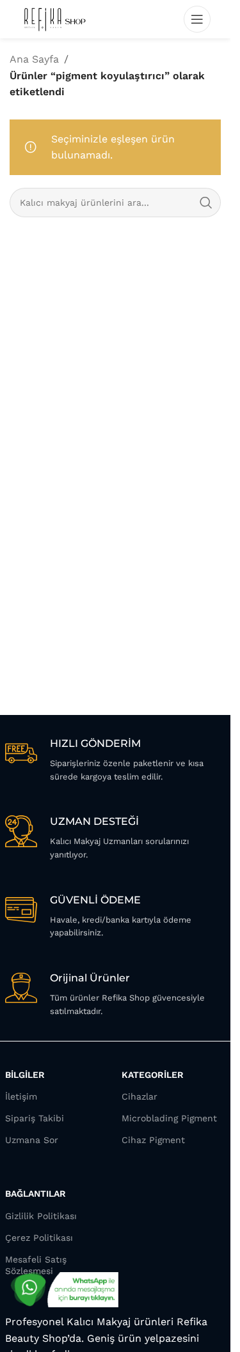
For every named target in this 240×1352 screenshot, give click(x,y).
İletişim (21, 1096)
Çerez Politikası (39, 1238)
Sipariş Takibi (34, 1118)
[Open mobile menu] (197, 19)
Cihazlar (139, 1096)
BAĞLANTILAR (35, 1193)
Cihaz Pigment (153, 1140)
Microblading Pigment (169, 1118)
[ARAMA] (206, 202)
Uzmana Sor (31, 1140)
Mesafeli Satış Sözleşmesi (36, 1265)
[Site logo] (54, 18)
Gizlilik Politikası (41, 1216)
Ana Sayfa (34, 59)
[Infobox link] (115, 760)
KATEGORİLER (153, 1075)
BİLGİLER (25, 1075)
